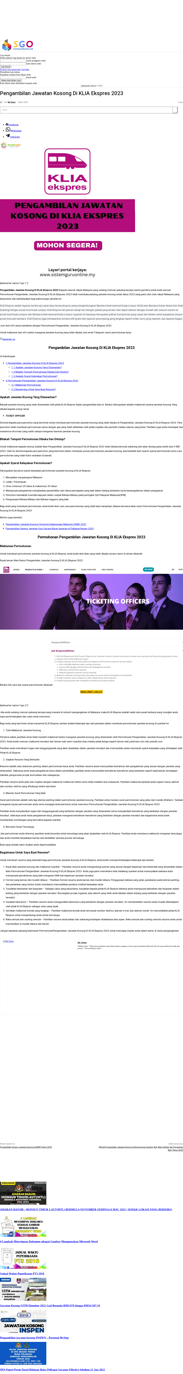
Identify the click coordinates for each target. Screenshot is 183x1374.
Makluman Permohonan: (26, 385)
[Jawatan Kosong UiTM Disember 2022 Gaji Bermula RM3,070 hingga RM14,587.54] (23, 1300)
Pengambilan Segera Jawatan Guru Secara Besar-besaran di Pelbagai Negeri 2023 (50, 528)
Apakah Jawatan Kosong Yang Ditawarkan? (36, 367)
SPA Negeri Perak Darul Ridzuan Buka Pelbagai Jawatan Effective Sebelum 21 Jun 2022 (52, 1369)
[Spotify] (83, 952)
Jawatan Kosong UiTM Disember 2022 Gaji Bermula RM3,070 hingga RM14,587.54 (50, 1305)
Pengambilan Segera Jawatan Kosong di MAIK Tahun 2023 (26, 1147)
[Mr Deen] (2, 102)
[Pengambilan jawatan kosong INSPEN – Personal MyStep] (23, 1332)
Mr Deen (11, 102)
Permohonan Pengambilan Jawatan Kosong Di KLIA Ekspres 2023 (42, 380)
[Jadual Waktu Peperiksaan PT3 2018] (23, 1268)
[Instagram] (163, 45)
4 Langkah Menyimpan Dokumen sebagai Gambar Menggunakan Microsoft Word (49, 1241)
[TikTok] (91, 952)
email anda (31, 77)
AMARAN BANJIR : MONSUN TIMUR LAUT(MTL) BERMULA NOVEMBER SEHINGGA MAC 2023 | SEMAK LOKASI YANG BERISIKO (86, 1209)
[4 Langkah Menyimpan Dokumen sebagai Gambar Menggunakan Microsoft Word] (23, 1236)
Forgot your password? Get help (14, 69)
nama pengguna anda (36, 60)
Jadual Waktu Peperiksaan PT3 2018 (22, 1273)
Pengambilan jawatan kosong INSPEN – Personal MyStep (34, 1337)
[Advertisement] (91, 1035)
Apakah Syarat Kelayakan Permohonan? (34, 376)
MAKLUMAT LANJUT (91, 692)
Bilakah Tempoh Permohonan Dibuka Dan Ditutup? (40, 372)
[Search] (175, 110)
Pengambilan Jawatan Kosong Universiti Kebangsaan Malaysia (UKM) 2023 (46, 524)
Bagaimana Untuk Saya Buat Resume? (33, 389)
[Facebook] (156, 45)
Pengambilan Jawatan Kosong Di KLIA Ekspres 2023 (35, 363)
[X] (169, 45)
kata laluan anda (33, 63)
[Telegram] (87, 952)
